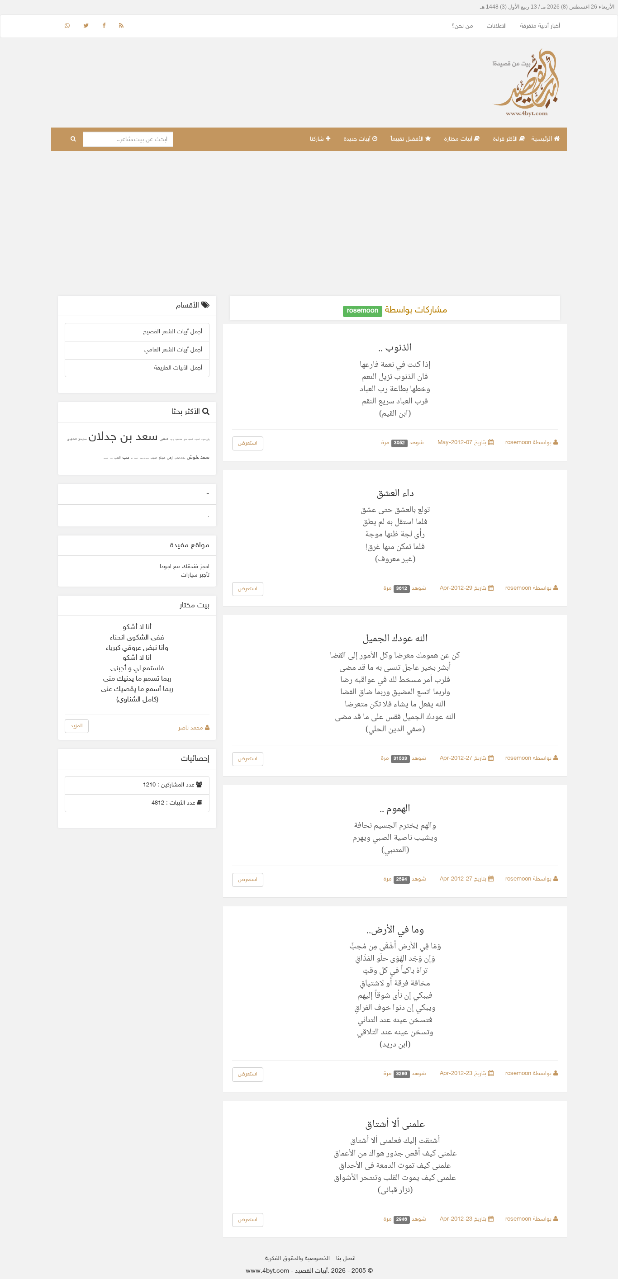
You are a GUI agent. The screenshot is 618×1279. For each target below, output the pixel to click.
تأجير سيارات (195, 575)
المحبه (136, 458)
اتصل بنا (346, 1258)
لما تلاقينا (179, 440)
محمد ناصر (191, 728)
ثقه (132, 458)
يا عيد (172, 440)
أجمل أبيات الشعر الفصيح (172, 332)
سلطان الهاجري (180, 458)
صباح (162, 458)
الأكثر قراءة (506, 139)
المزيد (77, 726)
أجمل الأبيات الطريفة (178, 368)
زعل (170, 457)
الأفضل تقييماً (408, 139)
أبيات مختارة (459, 139)
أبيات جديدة (358, 139)
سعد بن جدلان (123, 437)
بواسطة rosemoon (529, 442)
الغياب (154, 457)
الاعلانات (497, 26)
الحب (117, 458)
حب (126, 457)
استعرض (247, 443)
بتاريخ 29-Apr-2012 (464, 588)
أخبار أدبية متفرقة (540, 26)
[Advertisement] (309, 223)
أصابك (197, 440)
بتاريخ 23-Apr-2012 (464, 1073)
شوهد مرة (403, 442)
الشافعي (106, 458)
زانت (111, 458)
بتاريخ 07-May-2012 (462, 442)
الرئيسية (543, 139)
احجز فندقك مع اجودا (184, 566)
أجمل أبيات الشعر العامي (173, 350)
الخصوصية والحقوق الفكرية (297, 1258)
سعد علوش (198, 457)
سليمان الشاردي (77, 439)
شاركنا (318, 139)
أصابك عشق (188, 440)
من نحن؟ (462, 26)
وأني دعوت (205, 440)
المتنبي (164, 439)
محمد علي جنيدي (144, 458)
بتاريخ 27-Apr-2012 (464, 758)
